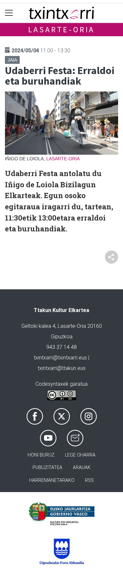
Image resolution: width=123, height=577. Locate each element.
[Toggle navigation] (9, 13)
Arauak (82, 467)
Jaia (12, 60)
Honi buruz (41, 455)
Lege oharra (80, 455)
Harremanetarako (51, 480)
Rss (89, 480)
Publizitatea (47, 467)
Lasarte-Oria (61, 29)
